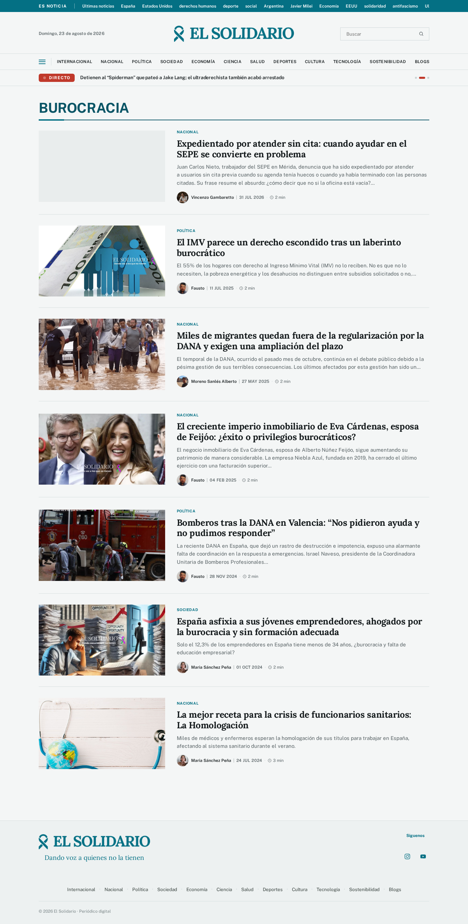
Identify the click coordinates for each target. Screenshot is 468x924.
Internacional (81, 889)
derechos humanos (197, 6)
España (128, 6)
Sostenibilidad (364, 889)
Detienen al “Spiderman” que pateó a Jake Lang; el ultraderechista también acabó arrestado (182, 78)
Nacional (113, 889)
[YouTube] (423, 856)
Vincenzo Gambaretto (212, 197)
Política (140, 889)
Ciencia (224, 889)
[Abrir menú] (42, 62)
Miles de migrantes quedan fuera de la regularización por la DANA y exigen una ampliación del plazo (300, 340)
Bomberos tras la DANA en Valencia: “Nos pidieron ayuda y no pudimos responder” (298, 528)
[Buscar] (421, 33)
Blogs (395, 889)
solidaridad (375, 6)
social (251, 6)
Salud (247, 889)
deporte (230, 6)
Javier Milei (301, 6)
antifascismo (405, 6)
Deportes (273, 889)
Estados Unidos (157, 6)
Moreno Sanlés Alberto (214, 381)
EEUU (351, 6)
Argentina (274, 6)
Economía (329, 6)
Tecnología (328, 889)
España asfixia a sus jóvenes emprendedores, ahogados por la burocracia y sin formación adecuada (299, 626)
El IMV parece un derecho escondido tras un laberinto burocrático (289, 247)
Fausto (198, 288)
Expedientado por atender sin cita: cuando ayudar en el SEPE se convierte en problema (292, 148)
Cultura (299, 889)
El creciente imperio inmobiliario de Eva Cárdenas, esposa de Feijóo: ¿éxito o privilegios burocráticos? (298, 431)
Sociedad (167, 889)
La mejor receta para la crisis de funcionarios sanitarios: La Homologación (294, 719)
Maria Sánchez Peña (211, 667)
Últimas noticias (98, 6)
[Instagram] (407, 856)
